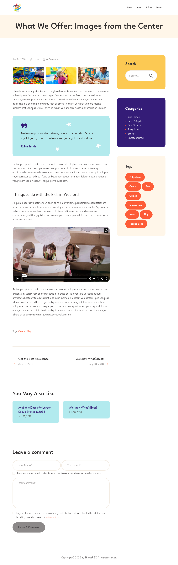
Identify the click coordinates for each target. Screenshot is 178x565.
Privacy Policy (53, 517)
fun (148, 186)
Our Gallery (134, 125)
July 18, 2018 (75, 412)
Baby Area (135, 177)
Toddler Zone (136, 223)
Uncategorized (136, 138)
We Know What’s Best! (83, 408)
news (132, 214)
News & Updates (136, 121)
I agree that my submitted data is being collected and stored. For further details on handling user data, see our (60, 515)
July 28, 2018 (24, 416)
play (29, 331)
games (133, 195)
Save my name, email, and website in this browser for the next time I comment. (59, 473)
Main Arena (135, 205)
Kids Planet (134, 117)
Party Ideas (134, 129)
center (22, 331)
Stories (132, 133)
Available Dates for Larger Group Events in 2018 (34, 410)
